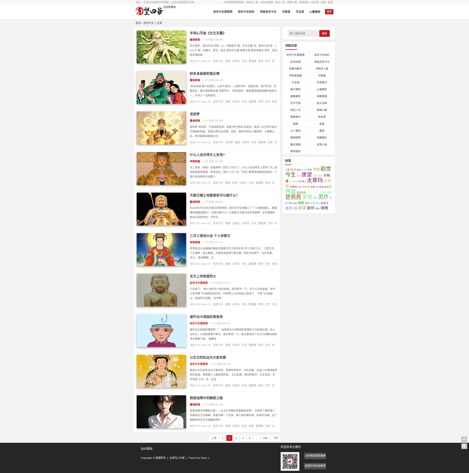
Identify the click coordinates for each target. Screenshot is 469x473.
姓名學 (315, 2)
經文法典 (322, 103)
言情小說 (322, 144)
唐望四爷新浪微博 (315, 465)
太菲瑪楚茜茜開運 (233, 2)
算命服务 (295, 151)
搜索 (324, 33)
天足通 (300, 11)
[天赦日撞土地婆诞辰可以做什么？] (161, 224)
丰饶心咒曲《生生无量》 (208, 33)
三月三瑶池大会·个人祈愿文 (210, 236)
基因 (320, 175)
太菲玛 (236, 61)
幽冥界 (327, 187)
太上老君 (293, 181)
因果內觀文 (295, 68)
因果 (315, 176)
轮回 (318, 203)
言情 (312, 203)
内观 (316, 169)
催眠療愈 (295, 96)
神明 (290, 203)
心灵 (310, 192)
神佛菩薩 (195, 161)
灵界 (315, 198)
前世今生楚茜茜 (222, 11)
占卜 (299, 176)
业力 (293, 169)
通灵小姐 (291, 208)
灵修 (260, 61)
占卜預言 (295, 130)
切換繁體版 (169, 6)
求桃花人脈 (252, 2)
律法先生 (301, 192)
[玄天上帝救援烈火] (161, 305)
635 (265, 438)
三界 (287, 170)
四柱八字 (280, 2)
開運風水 (304, 2)
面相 (323, 2)
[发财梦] (161, 143)
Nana (204, 457)
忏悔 (316, 192)
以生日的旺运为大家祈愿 (208, 357)
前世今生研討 (246, 11)
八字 (304, 169)
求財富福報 (266, 2)
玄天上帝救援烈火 (203, 276)
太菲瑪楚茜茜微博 (315, 455)
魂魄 (324, 208)
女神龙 (293, 186)
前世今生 (218, 61)
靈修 (321, 130)
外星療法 (322, 82)
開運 (302, 208)
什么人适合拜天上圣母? (207, 155)
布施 (312, 187)
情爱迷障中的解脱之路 (206, 398)
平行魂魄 (319, 187)
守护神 (306, 187)
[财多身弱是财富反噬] (161, 103)
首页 (138, 22)
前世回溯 (295, 61)
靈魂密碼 (195, 39)
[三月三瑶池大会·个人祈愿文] (161, 265)
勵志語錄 (295, 144)
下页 (275, 438)
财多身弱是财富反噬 (204, 74)
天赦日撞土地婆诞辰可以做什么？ (214, 195)
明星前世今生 (268, 11)
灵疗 (267, 61)
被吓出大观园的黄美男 (206, 317)
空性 (307, 203)
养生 (310, 170)
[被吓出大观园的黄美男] (161, 346)
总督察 (322, 192)
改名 (329, 192)
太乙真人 (302, 181)
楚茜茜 (252, 61)
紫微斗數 (292, 2)
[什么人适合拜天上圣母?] (161, 184)
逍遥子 (324, 203)
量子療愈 (295, 89)
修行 (299, 170)
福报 (301, 203)
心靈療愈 (314, 11)
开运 (244, 61)
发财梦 (195, 114)
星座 (330, 2)
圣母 (234, 182)
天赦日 (236, 223)
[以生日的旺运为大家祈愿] (161, 386)
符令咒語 (295, 103)
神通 (295, 203)
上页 (214, 438)
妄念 (300, 187)
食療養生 (322, 137)
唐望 (227, 61)
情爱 (251, 425)
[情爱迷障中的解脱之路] (161, 427)
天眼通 (286, 11)
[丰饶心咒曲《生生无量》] (161, 62)
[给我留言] (464, 446)
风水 (317, 208)
